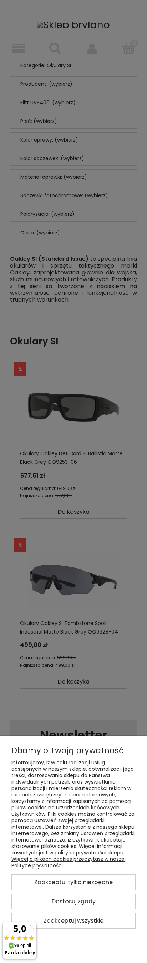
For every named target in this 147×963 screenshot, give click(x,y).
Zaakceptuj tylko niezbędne (73, 882)
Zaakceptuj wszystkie (73, 921)
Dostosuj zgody (74, 901)
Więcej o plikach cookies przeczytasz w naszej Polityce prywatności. (68, 862)
